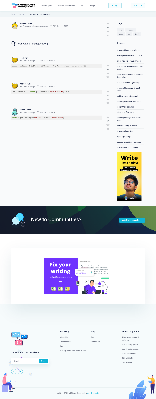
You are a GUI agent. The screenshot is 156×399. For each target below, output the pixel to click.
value (121, 34)
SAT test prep (127, 362)
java (120, 30)
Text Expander (127, 358)
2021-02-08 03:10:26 (47, 61)
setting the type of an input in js (129, 55)
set (129, 34)
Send (43, 361)
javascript (130, 30)
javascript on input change (127, 147)
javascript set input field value (129, 101)
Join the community (130, 220)
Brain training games (130, 344)
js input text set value (125, 107)
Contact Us (95, 342)
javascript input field (125, 131)
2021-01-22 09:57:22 (47, 87)
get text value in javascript (127, 96)
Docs (93, 337)
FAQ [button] (82, 6)
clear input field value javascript (129, 61)
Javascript (22, 14)
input (137, 34)
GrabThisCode (93, 393)
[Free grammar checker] (129, 176)
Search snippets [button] (46, 6)
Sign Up (139, 6)
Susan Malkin (25, 110)
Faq (61, 346)
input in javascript (124, 136)
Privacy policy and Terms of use (73, 351)
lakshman (24, 58)
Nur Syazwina (25, 84)
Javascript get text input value (129, 142)
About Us (64, 337)
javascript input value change (128, 50)
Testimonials (65, 342)
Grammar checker (129, 353)
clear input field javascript (127, 112)
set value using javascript (127, 126)
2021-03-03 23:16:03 (47, 112)
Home (13, 14)
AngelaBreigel (26, 23)
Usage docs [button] (94, 6)
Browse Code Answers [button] (66, 6)
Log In (116, 6)
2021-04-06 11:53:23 (60, 26)
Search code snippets (130, 349)
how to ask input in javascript (128, 82)
